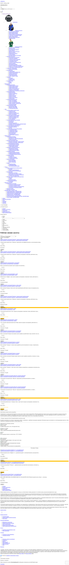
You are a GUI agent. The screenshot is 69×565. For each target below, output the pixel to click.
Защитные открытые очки (14, 116)
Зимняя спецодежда (18, 30)
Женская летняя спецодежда (14, 51)
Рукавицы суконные (13, 157)
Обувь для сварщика (13, 100)
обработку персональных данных (12, 555)
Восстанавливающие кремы (14, 165)
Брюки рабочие (12, 50)
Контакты (4, 203)
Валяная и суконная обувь (14, 89)
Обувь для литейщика (13, 101)
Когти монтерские (12, 132)
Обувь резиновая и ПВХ (11, 105)
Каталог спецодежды (6, 13)
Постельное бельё (12, 179)
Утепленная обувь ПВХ (13, 108)
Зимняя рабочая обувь (11, 84)
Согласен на (10, 555)
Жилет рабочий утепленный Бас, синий (7, 309)
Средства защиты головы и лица (13, 110)
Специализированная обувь (12, 99)
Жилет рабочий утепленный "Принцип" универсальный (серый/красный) (14, 297)
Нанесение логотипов (7, 199)
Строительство (12, 71)
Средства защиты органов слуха (13, 125)
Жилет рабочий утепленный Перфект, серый (8, 274)
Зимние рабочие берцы (13, 87)
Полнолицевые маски (13, 122)
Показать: (2, 237)
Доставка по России (6, 535)
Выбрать (2, 249)
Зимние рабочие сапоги (13, 86)
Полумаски (11, 121)
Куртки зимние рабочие (13, 32)
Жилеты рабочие (12, 52)
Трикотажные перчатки (11, 136)
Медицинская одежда (13, 74)
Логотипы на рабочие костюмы (15, 184)
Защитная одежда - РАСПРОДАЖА (13, 194)
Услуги (1, 527)
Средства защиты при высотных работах (14, 128)
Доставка (4, 202)
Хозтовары (11, 181)
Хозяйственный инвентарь (12, 180)
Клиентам (4, 201)
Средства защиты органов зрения (13, 115)
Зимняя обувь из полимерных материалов (16, 90)
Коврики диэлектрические (14, 169)
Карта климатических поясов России (9, 526)
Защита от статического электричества (16, 66)
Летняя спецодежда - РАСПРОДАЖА (14, 193)
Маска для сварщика (13, 114)
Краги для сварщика (10, 159)
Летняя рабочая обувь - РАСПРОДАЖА (14, 191)
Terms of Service (28, 553)
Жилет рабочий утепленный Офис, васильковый (9, 263)
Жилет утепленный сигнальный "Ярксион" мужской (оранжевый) (12, 387)
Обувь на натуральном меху (14, 88)
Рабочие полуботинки (13, 93)
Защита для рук (7, 135)
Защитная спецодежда (11, 56)
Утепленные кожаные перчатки (15, 154)
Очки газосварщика (12, 118)
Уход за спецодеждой (6, 524)
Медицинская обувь (12, 104)
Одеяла (10, 178)
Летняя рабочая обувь (11, 91)
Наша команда (5, 542)
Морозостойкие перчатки (13, 145)
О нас (4, 200)
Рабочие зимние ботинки (13, 85)
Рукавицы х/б (11, 156)
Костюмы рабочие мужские (14, 47)
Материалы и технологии (7, 522)
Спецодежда (15, 22)
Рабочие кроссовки (12, 95)
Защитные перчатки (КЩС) (14, 150)
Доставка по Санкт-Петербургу (8, 534)
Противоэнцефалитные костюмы (15, 65)
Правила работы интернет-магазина (9, 517)
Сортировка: (2, 236)
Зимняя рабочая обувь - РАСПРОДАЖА (14, 192)
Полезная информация (4, 520)
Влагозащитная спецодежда (14, 57)
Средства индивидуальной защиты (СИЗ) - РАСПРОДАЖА (18, 196)
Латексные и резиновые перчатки (13, 147)
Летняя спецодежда (18, 46)
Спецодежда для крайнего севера (15, 35)
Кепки (10, 81)
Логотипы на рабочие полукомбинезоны (16, 186)
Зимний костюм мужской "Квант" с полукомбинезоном (10, 475)
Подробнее (2, 564)
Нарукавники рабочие (13, 64)
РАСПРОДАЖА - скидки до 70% (11, 190)
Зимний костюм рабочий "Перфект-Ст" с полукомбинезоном (11, 450)
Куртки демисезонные (13, 69)
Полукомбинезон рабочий (14, 49)
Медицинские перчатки (13, 148)
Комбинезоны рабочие (13, 53)
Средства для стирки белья (14, 175)
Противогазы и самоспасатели (14, 124)
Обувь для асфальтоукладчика (14, 102)
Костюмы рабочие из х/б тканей (15, 55)
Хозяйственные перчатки (13, 149)
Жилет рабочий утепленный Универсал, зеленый (9, 343)
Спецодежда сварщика (13, 58)
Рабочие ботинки (12, 92)
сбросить (5, 214)
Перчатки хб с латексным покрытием (16, 138)
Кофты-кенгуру (12, 79)
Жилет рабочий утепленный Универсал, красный (9, 354)
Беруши (10, 127)
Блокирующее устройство (14, 134)
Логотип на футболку (11, 189)
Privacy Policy (21, 553)
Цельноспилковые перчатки (14, 152)
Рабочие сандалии (12, 96)
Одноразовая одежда (13, 61)
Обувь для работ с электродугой (15, 103)
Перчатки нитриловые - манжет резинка (16, 141)
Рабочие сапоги (12, 94)
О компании (5, 540)
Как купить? (5, 518)
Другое (6, 166)
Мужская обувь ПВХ (13, 106)
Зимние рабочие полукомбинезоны (15, 34)
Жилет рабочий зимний (13, 33)
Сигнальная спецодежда (13, 60)
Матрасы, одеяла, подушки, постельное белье (15, 176)
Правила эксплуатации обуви (8, 525)
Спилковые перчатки (11, 151)
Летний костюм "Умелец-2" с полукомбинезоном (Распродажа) (12, 463)
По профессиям (10, 70)
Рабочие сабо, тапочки (13, 97)
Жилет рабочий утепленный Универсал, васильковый (10, 331)
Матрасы (10, 177)
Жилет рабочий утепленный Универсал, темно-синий (10, 286)
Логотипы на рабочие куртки (14, 185)
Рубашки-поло (11, 78)
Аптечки (10, 168)
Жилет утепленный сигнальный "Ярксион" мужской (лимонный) (12, 376)
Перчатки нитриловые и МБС (12, 140)
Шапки (10, 82)
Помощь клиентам (3, 514)
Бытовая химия (10, 171)
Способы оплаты (6, 516)
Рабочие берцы (12, 98)
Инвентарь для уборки (13, 172)
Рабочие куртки (12, 48)
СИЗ (5, 109)
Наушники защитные (13, 126)
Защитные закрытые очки (14, 117)
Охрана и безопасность (13, 73)
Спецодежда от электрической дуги (15, 67)
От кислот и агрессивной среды (15, 62)
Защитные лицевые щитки (14, 113)
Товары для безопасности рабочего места (14, 167)
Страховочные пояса (13, 129)
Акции (4, 198)
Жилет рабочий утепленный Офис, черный (8, 320)
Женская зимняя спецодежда (14, 37)
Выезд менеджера (6, 530)
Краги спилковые (12, 160)
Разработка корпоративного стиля (9, 529)
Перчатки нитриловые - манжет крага (16, 142)
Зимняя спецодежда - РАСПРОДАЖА (14, 195)
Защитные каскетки (12, 112)
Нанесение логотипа (8, 182)
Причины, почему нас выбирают (9, 539)
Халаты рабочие (12, 54)
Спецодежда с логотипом (11, 183)
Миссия (4, 541)
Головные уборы (10, 80)
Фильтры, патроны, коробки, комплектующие (17, 123)
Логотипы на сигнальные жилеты (15, 187)
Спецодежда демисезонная (12, 68)
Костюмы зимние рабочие (14, 31)
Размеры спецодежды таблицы (8, 523)
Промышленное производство (14, 72)
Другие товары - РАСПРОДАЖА (13, 197)
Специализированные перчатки (13, 143)
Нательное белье (12, 38)
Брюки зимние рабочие (13, 36)
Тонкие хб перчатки (12, 139)
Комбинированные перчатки (14, 153)
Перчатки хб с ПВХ (12, 137)
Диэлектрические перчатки (14, 144)
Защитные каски (12, 111)
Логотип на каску (10, 188)
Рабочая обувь (7, 83)
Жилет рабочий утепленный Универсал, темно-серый (10, 365)
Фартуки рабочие (12, 63)
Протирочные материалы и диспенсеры (16, 174)
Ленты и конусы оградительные (15, 170)
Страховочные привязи (13, 130)
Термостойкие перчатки (13, 146)
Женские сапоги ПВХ (13, 107)
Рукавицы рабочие (10, 155)
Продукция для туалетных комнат (15, 173)
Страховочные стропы (13, 131)
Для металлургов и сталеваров (14, 59)
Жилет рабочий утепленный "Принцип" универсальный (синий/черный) (13, 240)
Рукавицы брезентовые (13, 158)
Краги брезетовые (12, 161)
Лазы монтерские (12, 133)
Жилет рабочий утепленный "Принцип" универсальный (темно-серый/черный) (15, 252)
